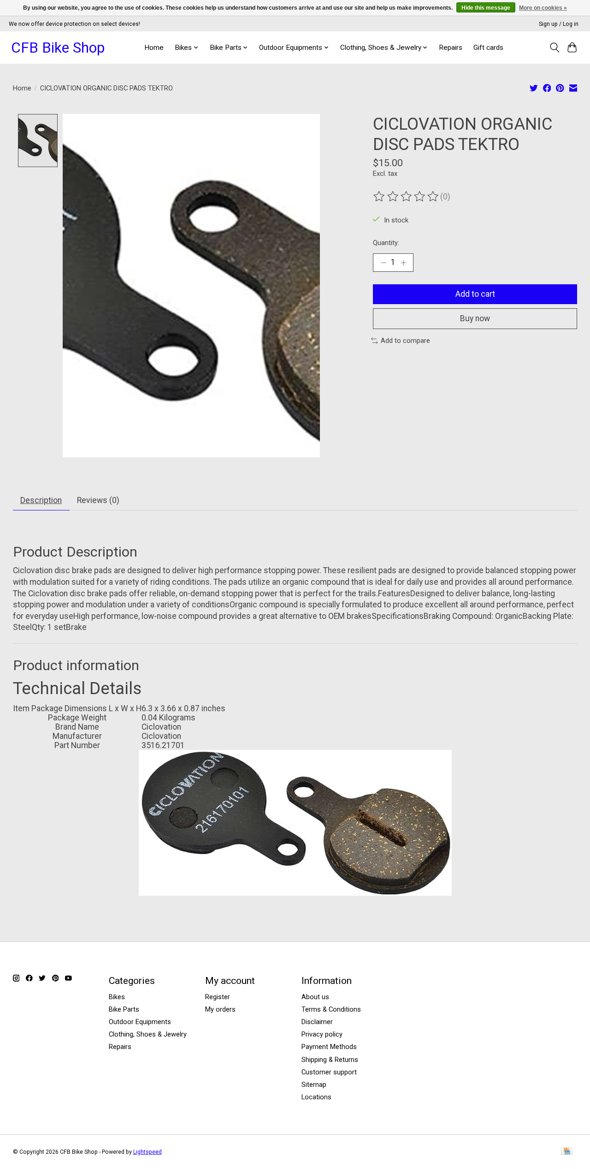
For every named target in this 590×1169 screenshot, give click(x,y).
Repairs (450, 47)
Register (217, 997)
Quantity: (386, 243)
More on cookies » (543, 8)
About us (315, 997)
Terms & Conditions (331, 1009)
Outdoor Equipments (140, 1022)
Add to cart (475, 294)
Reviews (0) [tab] (98, 500)
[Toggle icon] (554, 47)
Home (154, 47)
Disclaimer (317, 1022)
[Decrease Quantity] (383, 262)
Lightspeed (147, 1152)
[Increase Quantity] (403, 262)
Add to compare (405, 340)
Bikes (117, 997)
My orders (220, 1009)
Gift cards (488, 47)
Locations (316, 1097)
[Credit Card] (566, 1151)
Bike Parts (124, 1009)
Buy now (475, 318)
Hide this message (485, 8)
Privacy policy (321, 1034)
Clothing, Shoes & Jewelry (148, 1034)
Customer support (329, 1072)
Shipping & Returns (329, 1059)
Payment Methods (329, 1047)
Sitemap (313, 1084)
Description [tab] (41, 500)
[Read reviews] (406, 197)
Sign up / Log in (558, 24)
